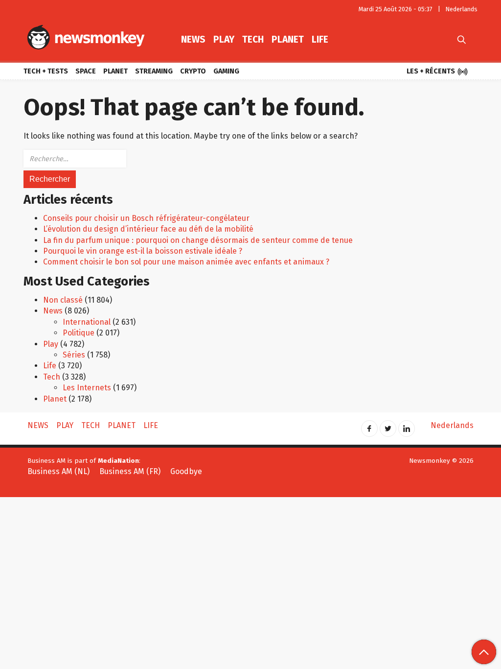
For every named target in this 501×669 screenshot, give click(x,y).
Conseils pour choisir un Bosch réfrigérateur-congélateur (146, 218)
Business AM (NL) (58, 471)
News (193, 39)
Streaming (154, 71)
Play (223, 39)
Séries (74, 354)
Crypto (193, 71)
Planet (288, 39)
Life (320, 39)
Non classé (63, 300)
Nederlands (462, 9)
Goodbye (186, 471)
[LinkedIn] (406, 425)
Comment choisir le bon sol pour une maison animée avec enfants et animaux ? (186, 261)
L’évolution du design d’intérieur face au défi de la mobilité (148, 229)
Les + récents (437, 72)
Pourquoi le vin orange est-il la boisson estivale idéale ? (142, 251)
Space (85, 71)
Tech (253, 39)
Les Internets (87, 387)
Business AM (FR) (129, 471)
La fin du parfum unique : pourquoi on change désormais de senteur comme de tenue (198, 240)
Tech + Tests (45, 71)
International (87, 322)
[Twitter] (388, 425)
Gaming (226, 71)
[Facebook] (369, 425)
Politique (78, 332)
